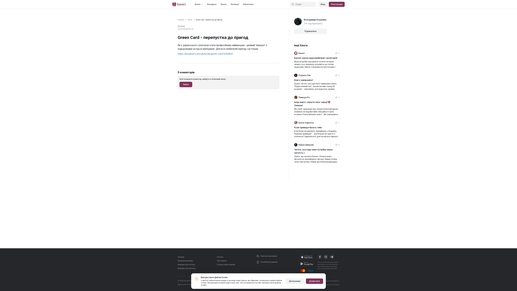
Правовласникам (185, 261)
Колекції (235, 4)
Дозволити (314, 281)
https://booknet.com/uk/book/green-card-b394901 (205, 53)
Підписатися (310, 31)
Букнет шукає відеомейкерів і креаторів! (315, 58)
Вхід (323, 4)
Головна (181, 20)
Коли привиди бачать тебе (308, 127)
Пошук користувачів (226, 265)
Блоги (223, 4)
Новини (181, 257)
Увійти (186, 84)
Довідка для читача (186, 265)
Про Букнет (222, 261)
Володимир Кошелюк (315, 19)
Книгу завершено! (303, 80)
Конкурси (211, 4)
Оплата (220, 257)
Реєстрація (337, 4)
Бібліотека (248, 4)
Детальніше (294, 281)
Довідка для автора (186, 268)
